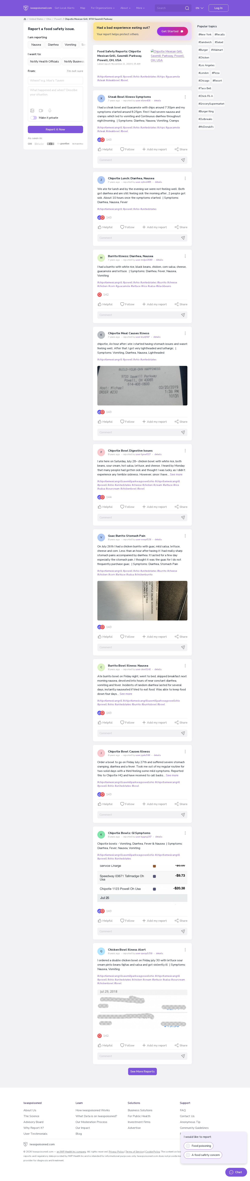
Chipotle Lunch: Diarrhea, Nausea (131, 178)
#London (204, 73)
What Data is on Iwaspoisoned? (96, 1116)
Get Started (169, 31)
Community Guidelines (194, 1128)
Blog (79, 1134)
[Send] (183, 160)
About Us (29, 1110)
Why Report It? (33, 1128)
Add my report (157, 149)
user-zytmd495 (144, 182)
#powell (128, 76)
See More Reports (142, 1071)
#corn (111, 286)
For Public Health (139, 1116)
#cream (157, 485)
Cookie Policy (152, 1151)
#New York (205, 34)
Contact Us (187, 1116)
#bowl (124, 80)
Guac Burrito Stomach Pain (126, 536)
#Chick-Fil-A (206, 96)
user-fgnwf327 (143, 454)
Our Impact (83, 1128)
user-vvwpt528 (144, 539)
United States (36, 19)
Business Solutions (140, 1110)
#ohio (136, 76)
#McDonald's (206, 127)
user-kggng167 (144, 836)
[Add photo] (32, 110)
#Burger (203, 50)
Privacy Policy (116, 1151)
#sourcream (113, 488)
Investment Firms (139, 1122)
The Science (31, 1116)
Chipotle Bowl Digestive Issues (130, 451)
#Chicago (204, 80)
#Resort (217, 80)
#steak (101, 80)
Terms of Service (134, 1151)
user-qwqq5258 (144, 953)
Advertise (134, 1128)
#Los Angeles (206, 65)
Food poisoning (201, 1146)
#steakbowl (113, 80)
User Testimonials (35, 1134)
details (157, 100)
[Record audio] (50, 110)
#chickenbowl (128, 488)
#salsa (151, 286)
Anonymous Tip (190, 1122)
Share (183, 149)
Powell (58, 19)
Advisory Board (33, 1122)
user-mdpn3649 (144, 259)
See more (176, 474)
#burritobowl (149, 704)
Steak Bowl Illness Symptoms (129, 97)
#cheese (172, 282)
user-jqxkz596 (143, 755)
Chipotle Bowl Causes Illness (129, 752)
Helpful (107, 149)
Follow (130, 149)
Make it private (48, 118)
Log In (218, 8)
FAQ (183, 1110)
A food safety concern (206, 1155)
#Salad (219, 42)
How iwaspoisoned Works (93, 1110)
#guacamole (173, 76)
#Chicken (204, 57)
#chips (161, 76)
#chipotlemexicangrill (109, 76)
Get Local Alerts (64, 8)
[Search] (187, 8)
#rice (144, 286)
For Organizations (102, 8)
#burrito (161, 282)
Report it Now (55, 129)
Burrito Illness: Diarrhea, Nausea (130, 256)
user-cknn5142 (143, 669)
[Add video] (41, 110)
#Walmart (217, 50)
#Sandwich (205, 42)
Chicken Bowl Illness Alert (127, 950)
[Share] (185, 97)
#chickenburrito (144, 574)
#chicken (102, 286)
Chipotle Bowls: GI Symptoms (129, 833)
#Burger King (206, 111)
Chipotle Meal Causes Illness (128, 333)
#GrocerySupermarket (211, 103)
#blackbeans (163, 286)
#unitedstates (148, 76)
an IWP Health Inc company (71, 1151)
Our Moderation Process (91, 1122)
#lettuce (136, 286)
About (124, 8)
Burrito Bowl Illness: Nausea (128, 666)
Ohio (48, 19)
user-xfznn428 (143, 100)
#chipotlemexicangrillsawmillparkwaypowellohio (125, 481)
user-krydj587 (143, 336)
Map (82, 8)
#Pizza (215, 73)
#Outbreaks (205, 119)
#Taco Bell (205, 88)
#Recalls (220, 34)
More (139, 8)
